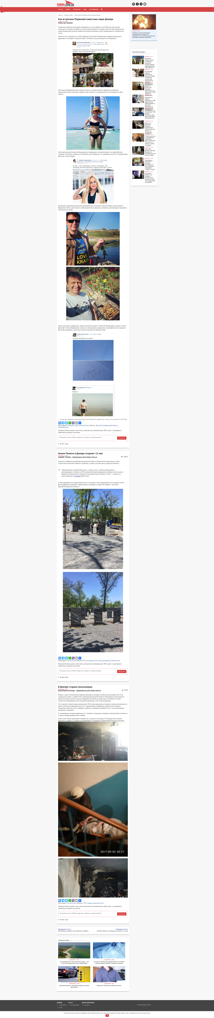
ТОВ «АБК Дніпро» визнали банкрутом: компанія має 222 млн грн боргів (150, 152)
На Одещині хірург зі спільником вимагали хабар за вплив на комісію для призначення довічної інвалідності (150, 77)
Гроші (85, 9)
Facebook (137, 4)
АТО (84, 660)
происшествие (98, 903)
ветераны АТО (92, 660)
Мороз (115, 425)
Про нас (60, 9)
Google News (144, 4)
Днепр (85, 1006)
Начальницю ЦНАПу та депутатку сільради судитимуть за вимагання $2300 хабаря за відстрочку (150, 90)
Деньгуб (99, 425)
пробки (91, 1006)
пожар (89, 903)
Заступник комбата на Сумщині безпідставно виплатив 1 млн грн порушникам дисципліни (150, 177)
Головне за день (68, 15)
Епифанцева (107, 425)
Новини (67, 9)
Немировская (63, 427)
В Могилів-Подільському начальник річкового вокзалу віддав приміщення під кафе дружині (150, 63)
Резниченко (115, 660)
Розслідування (93, 9)
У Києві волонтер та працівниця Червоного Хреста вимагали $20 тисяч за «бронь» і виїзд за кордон (150, 140)
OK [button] (107, 1015)
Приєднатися (121, 438)
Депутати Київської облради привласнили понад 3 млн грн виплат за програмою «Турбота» (150, 128)
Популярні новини (138, 52)
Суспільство (77, 9)
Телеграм (141, 4)
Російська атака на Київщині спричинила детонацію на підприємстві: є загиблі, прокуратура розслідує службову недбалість (143, 35)
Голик (100, 660)
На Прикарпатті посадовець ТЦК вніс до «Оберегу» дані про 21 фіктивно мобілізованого (150, 114)
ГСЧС (85, 903)
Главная (60, 15)
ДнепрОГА (107, 660)
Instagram (133, 4)
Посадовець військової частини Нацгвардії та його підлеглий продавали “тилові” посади (150, 164)
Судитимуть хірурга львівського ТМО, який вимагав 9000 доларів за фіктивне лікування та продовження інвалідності (150, 103)
